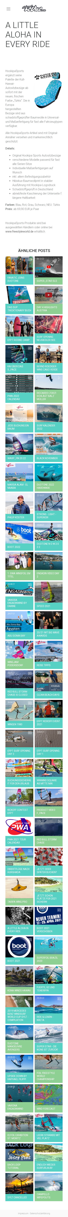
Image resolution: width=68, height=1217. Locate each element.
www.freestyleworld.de (19, 231)
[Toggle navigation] (8, 9)
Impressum (23, 1213)
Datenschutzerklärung (40, 1213)
